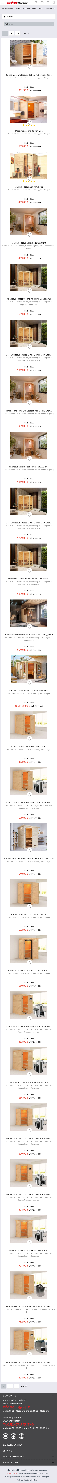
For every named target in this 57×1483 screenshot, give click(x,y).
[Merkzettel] (42, 3)
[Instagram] (22, 1436)
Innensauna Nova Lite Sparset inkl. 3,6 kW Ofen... (28, 412)
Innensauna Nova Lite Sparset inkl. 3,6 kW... (28, 468)
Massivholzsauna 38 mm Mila (29, 132)
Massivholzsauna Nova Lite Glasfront (28, 246)
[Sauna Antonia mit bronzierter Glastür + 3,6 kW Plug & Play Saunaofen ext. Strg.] (29, 1173)
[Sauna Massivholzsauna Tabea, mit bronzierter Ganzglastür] (29, 53)
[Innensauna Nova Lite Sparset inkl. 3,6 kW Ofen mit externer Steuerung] (29, 389)
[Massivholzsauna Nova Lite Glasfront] (29, 221)
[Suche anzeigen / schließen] (36, 3)
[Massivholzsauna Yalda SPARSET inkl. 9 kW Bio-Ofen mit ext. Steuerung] (29, 557)
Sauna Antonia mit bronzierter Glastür (28, 916)
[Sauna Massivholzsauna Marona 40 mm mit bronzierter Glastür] (29, 669)
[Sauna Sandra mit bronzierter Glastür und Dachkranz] (29, 837)
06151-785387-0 (18, 1424)
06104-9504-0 (16, 1406)
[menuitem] (36, 3)
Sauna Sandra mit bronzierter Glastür (29, 748)
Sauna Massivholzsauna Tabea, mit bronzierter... (29, 76)
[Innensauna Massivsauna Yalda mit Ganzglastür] (29, 277)
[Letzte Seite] (17, 33)
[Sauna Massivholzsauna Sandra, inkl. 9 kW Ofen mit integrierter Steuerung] (29, 1285)
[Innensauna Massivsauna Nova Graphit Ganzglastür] (29, 613)
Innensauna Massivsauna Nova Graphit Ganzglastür (29, 637)
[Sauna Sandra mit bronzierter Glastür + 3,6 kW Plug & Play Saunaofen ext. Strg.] (29, 1005)
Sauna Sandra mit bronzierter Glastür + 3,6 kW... (29, 805)
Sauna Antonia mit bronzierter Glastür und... (28, 972)
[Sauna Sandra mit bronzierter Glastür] (29, 725)
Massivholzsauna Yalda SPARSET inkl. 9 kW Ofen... (29, 357)
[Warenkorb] (54, 3)
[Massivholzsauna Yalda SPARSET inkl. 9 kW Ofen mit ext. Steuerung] (29, 501)
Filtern (10, 16)
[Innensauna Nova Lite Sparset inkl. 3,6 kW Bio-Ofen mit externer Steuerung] (29, 445)
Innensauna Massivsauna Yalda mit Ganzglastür (29, 301)
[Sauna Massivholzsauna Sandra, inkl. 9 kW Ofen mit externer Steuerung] (29, 1341)
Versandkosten (12, 1473)
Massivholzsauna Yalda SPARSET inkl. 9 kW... (29, 581)
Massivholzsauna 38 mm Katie (29, 188)
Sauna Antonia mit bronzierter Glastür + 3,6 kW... (29, 1141)
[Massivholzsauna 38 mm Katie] (29, 165)
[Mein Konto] (48, 3)
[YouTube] (6, 1436)
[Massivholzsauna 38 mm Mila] (29, 109)
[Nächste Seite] (11, 33)
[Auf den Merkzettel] (29, 67)
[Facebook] (14, 1436)
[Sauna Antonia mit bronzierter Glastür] (29, 893)
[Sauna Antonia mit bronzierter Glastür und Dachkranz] (29, 949)
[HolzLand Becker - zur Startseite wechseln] (17, 3)
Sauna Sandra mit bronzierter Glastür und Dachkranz (29, 860)
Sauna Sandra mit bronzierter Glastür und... (29, 1085)
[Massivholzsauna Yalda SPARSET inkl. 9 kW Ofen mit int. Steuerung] (29, 333)
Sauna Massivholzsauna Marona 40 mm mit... (29, 692)
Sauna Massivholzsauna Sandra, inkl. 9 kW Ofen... (29, 1309)
